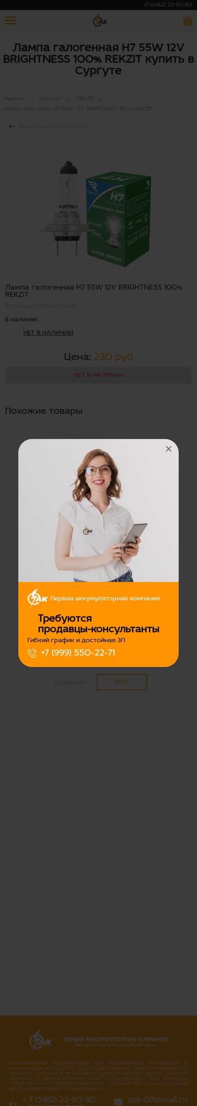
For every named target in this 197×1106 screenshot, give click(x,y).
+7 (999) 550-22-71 (78, 653)
